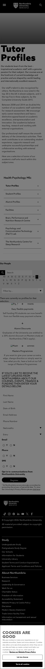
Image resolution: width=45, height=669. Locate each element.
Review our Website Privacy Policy (23, 652)
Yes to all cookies (22, 664)
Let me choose (22, 657)
